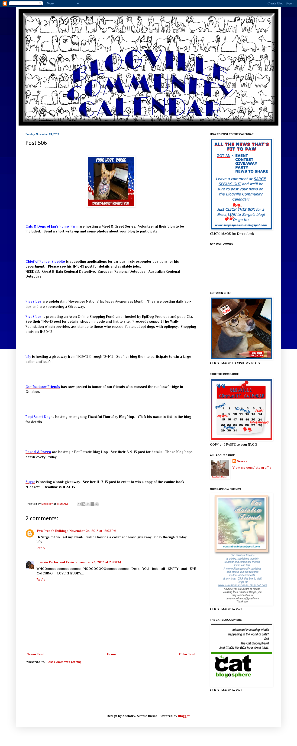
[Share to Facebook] (92, 504)
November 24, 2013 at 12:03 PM (93, 531)
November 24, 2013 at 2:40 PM (98, 562)
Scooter (243, 461)
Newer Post (35, 654)
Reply (41, 548)
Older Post (187, 654)
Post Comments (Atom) (63, 662)
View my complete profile (251, 467)
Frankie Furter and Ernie (55, 562)
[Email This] (79, 504)
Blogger (184, 716)
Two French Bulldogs (52, 531)
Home (111, 654)
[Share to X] (88, 504)
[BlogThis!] (83, 504)
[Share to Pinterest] (97, 504)
